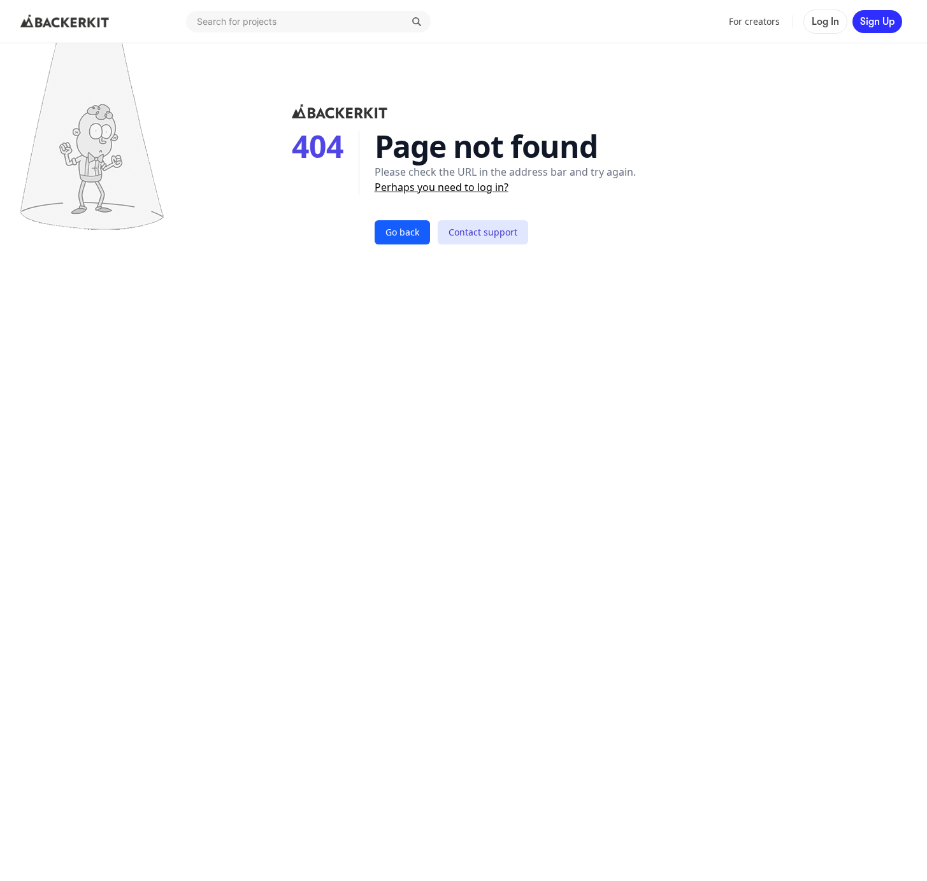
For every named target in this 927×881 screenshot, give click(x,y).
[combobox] (308, 21)
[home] (65, 21)
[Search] (417, 22)
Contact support (483, 232)
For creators (754, 21)
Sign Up (877, 21)
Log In (825, 21)
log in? (492, 187)
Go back (402, 232)
